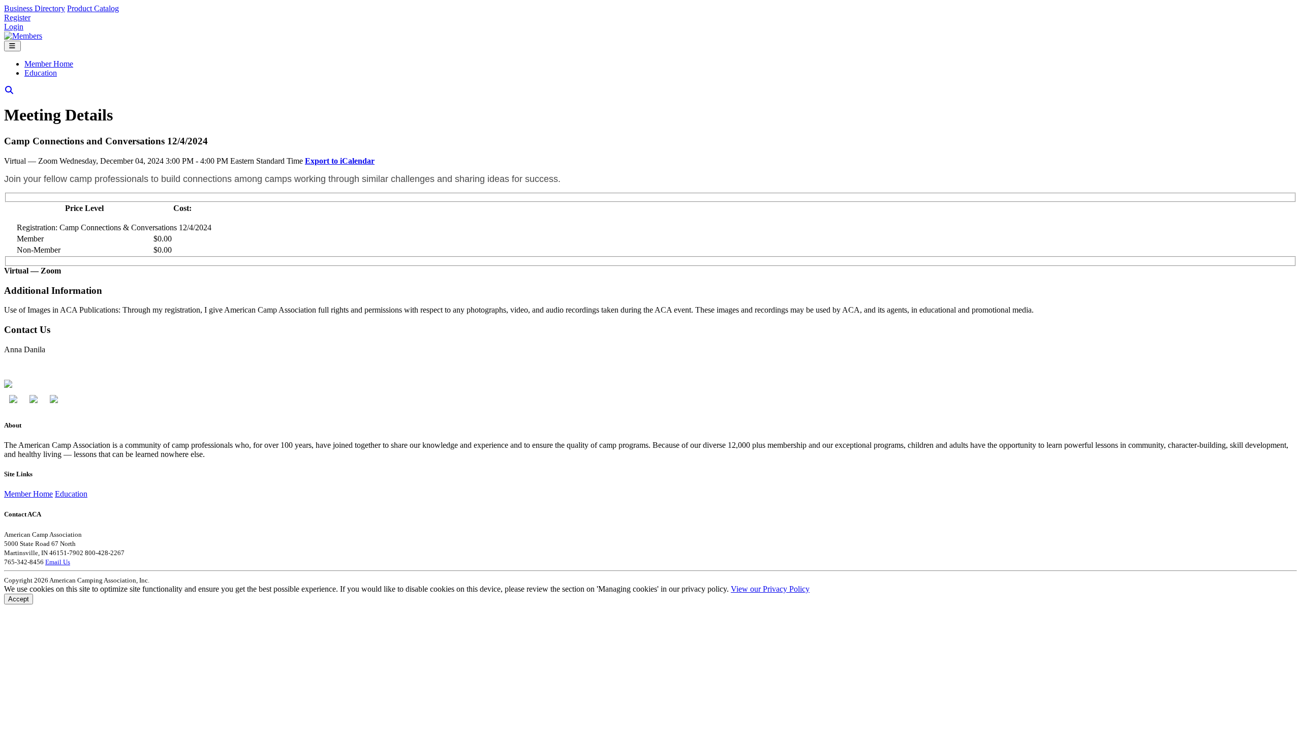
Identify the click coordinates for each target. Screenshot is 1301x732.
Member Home (48, 63)
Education (40, 73)
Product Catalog (93, 8)
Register (17, 17)
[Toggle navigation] (12, 46)
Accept (18, 599)
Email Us (57, 562)
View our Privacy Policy (770, 589)
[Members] (23, 36)
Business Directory (34, 8)
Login (13, 26)
